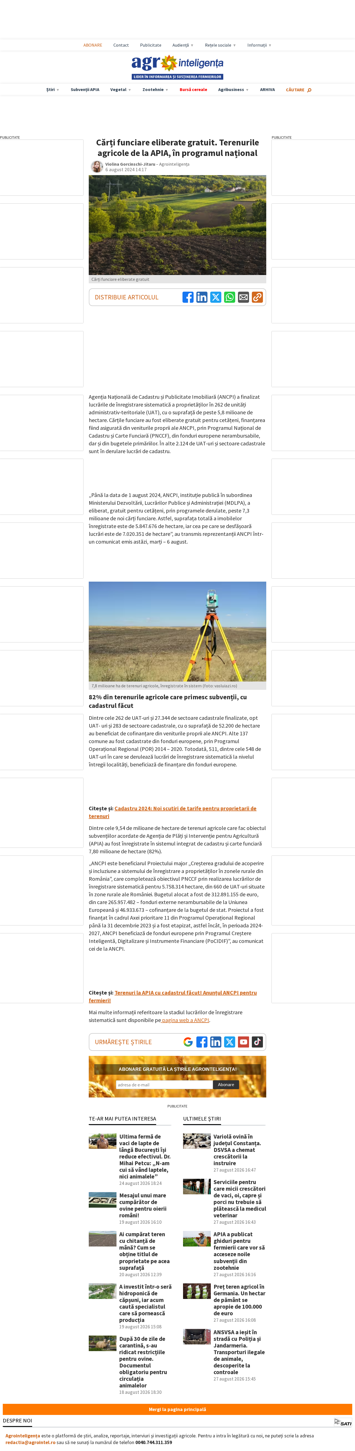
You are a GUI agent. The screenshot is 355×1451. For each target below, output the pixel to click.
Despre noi (17, 1420)
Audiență (181, 45)
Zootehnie (153, 89)
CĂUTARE (295, 89)
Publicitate (150, 45)
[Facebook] (188, 297)
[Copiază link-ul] (257, 297)
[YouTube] (243, 1042)
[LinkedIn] (201, 297)
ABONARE (92, 45)
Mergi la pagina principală (177, 1409)
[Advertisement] (183, 19)
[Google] (188, 1042)
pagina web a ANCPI (185, 1019)
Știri (50, 89)
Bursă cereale (193, 89)
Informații (257, 45)
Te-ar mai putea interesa (122, 1118)
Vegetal (118, 89)
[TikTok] (257, 1042)
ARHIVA (267, 89)
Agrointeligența (23, 1436)
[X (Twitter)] (215, 297)
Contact (121, 45)
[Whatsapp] (229, 297)
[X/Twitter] (229, 1042)
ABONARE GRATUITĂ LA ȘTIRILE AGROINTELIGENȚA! (178, 1069)
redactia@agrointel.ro (30, 1442)
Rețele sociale (218, 45)
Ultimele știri (202, 1118)
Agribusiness (231, 89)
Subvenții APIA (85, 89)
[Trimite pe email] (243, 297)
